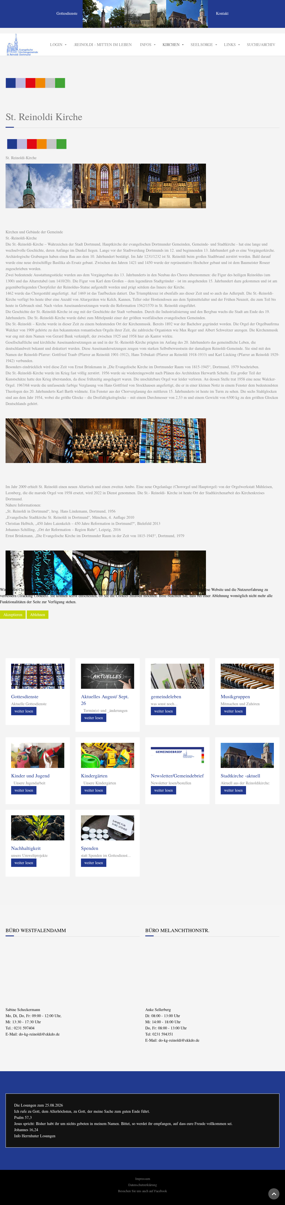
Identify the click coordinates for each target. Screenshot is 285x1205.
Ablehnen (37, 614)
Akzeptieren (12, 614)
